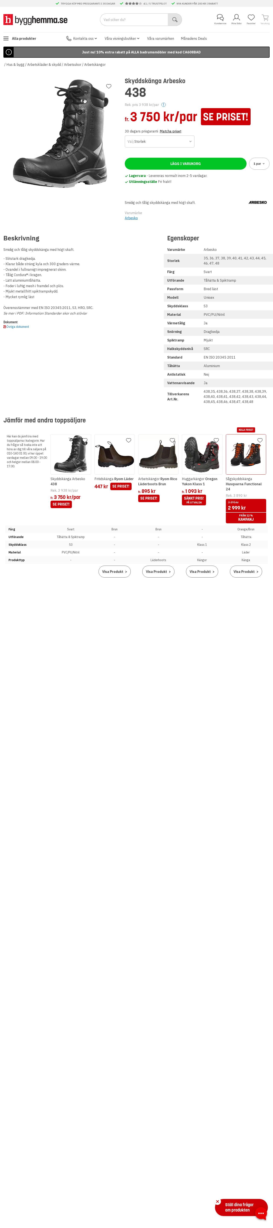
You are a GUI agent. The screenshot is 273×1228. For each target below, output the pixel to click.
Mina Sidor (236, 23)
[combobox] (160, 141)
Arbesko (131, 218)
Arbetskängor (95, 64)
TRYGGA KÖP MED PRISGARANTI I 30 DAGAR (88, 3)
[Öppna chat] (261, 1214)
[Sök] (175, 19)
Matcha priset (170, 131)
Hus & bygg (15, 64)
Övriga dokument (17, 327)
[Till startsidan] (35, 19)
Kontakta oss (83, 38)
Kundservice (220, 23)
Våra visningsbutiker (120, 38)
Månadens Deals (194, 38)
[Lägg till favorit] (108, 86)
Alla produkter (24, 38)
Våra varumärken (160, 38)
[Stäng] (217, 1201)
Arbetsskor (72, 64)
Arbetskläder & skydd (44, 64)
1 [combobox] (257, 164)
